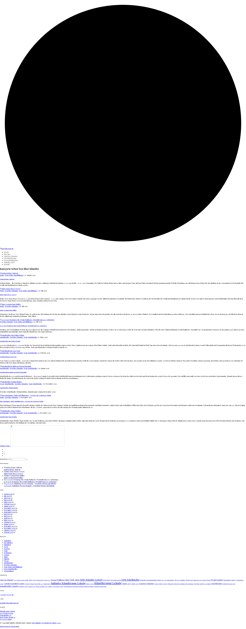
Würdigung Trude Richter (100, 586)
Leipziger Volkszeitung (168, 584)
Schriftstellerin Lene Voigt (8, 357)
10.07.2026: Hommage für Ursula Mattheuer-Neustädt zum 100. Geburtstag (23, 326)
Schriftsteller (4, 337)
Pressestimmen (207, 584)
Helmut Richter (47, 584)
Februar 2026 (8, 504)
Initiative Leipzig (90, 584)
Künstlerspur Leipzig (108, 583)
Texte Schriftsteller (30, 337)
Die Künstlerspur (10, 258)
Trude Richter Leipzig (58, 586)
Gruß (5, 551)
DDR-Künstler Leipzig (91, 579)
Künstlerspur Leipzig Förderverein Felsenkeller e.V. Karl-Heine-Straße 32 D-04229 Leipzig (7, 615)
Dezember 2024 (9, 526)
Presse (6, 561)
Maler (2, 275)
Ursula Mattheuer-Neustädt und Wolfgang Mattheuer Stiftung (79, 586)
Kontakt (7, 264)
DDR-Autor (75, 580)
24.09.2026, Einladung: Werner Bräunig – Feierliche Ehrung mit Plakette (29, 486)
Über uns (7, 254)
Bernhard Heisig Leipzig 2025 (43, 580)
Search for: (4, 459)
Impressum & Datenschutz (9, 626)
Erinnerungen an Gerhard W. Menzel (202, 580)
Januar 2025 (8, 524)
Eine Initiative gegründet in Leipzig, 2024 (46, 623)
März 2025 (7, 520)
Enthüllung (182, 580)
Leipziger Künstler (11, 256)
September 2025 (9, 512)
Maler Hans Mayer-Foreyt (8, 295)
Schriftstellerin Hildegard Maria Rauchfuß (13, 372)
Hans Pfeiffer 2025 (38, 584)
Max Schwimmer (190, 584)
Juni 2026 (7, 498)
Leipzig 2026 (135, 584)
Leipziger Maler (158, 584)
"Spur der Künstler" (7, 580)
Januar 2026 (8, 506)
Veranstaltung (9, 571)
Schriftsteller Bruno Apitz (229, 584)
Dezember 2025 (9, 508)
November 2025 (9, 510)
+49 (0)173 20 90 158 (6, 595)
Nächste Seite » (5, 446)
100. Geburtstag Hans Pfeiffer (21, 580)
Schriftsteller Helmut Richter (9, 388)
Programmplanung (11, 260)
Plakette (6, 559)
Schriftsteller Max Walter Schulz (10, 341)
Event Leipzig (217, 580)
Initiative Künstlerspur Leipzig (68, 583)
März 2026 (7, 502)
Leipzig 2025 (126, 584)
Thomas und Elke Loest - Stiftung (44, 586)
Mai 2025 (7, 516)
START (6, 252)
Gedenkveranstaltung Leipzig (14, 584)
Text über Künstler (11, 291)
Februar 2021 (8, 532)
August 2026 (8, 494)
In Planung (8, 553)
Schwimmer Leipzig (23, 586)
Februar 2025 (8, 522)
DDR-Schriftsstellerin (115, 580)
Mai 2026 (7, 500)
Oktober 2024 (9, 530)
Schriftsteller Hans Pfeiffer (8, 417)
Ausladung (7, 541)
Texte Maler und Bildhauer (14, 275)
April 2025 (7, 518)
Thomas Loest (32, 586)
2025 (30, 580)
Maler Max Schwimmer (179, 584)
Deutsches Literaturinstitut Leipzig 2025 (152, 580)
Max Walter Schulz (198, 584)
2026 (34, 580)
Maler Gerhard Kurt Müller (8, 310)
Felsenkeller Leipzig (229, 580)
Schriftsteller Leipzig (9, 586)
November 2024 (9, 528)
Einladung (7, 545)
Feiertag (7, 549)
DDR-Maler (106, 580)
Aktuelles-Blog (9, 262)
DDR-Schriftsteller (130, 579)
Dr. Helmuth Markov (170, 580)
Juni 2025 (7, 514)
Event (2, 384)
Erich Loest (189, 580)
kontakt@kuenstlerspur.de (9, 603)
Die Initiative (8, 543)
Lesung (6, 555)
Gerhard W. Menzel (29, 584)
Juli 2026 (7, 496)
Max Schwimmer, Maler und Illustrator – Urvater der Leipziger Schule (22, 401)
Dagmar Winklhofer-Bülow (60, 580)
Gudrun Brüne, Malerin (7, 279)
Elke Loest (177, 580)
